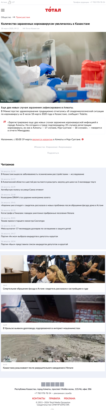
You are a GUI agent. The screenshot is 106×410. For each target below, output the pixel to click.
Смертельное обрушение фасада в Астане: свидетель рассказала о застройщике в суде (45, 289)
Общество (6, 17)
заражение (52, 147)
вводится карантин (42, 139)
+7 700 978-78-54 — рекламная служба (53, 393)
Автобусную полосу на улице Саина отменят (22, 190)
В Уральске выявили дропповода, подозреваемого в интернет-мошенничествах (41, 328)
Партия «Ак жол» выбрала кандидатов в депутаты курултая (29, 236)
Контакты (38, 398)
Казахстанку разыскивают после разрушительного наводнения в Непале (38, 368)
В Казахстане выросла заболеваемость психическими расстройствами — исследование (42, 174)
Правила (54, 398)
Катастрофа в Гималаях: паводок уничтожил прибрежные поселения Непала (37, 213)
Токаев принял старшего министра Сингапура (22, 221)
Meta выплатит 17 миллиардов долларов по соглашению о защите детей (36, 229)
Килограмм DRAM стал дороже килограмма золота (25, 197)
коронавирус (66, 147)
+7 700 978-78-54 (97, 2)
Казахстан (40, 147)
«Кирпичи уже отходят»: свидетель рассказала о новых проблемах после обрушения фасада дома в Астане (52, 205)
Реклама (69, 398)
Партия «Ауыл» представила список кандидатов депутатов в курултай (34, 244)
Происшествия (23, 17)
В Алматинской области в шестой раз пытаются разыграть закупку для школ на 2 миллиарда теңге (48, 182)
